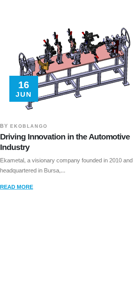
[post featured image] (70, 64)
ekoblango (28, 126)
